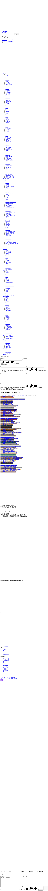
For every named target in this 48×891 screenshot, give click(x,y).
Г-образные (8, 224)
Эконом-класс (8, 124)
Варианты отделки (10, 175)
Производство (9, 340)
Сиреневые (8, 99)
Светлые (7, 185)
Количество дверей (10, 233)
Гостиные (5, 249)
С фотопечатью (9, 209)
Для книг (7, 218)
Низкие (7, 226)
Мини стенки (8, 262)
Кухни (4, 73)
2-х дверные (8, 234)
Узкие (7, 168)
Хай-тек (7, 152)
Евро (7, 136)
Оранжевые (8, 92)
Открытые (8, 325)
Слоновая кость (9, 86)
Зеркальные (8, 288)
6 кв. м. (7, 171)
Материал (8, 105)
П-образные (8, 128)
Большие (7, 190)
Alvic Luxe (8, 196)
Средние (7, 192)
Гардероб (7, 245)
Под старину (8, 148)
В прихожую (8, 214)
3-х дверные (8, 235)
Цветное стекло (9, 205)
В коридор (8, 213)
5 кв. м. (7, 170)
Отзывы (7, 344)
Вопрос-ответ (8, 352)
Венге (7, 95)
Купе (7, 290)
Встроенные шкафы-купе (11, 240)
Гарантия (7, 341)
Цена (7, 302)
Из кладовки (8, 322)
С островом (8, 161)
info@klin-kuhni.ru (4, 646)
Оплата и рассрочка (10, 338)
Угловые (7, 129)
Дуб (6, 112)
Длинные (8, 225)
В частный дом (9, 333)
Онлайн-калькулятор (10, 350)
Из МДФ (7, 287)
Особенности (8, 153)
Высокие (7, 223)
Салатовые (8, 100)
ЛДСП (7, 113)
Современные (8, 134)
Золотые (7, 103)
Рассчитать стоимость (12, 678)
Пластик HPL (23, 395)
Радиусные (8, 131)
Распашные (8, 244)
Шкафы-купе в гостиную (11, 212)
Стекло (7, 204)
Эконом (7, 247)
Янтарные (8, 98)
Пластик (7, 115)
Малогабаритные (9, 162)
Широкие (8, 230)
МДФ (7, 106)
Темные (7, 183)
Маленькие (8, 189)
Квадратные (8, 317)
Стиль (7, 133)
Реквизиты (8, 345)
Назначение (8, 211)
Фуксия (7, 87)
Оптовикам (8, 353)
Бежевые (7, 82)
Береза (7, 110)
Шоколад (7, 89)
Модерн (7, 143)
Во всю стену (8, 239)
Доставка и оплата (7, 335)
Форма (7, 127)
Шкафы (4, 650)
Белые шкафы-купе (10, 186)
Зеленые (7, 80)
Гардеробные (6, 296)
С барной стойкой (9, 160)
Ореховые (8, 96)
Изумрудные (8, 94)
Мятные (7, 102)
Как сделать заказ (9, 336)
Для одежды (8, 220)
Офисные (8, 217)
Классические (8, 141)
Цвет (7, 74)
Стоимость (8, 121)
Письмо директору (4, 870)
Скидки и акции (9, 349)
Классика (8, 272)
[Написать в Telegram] (24, 712)
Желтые (7, 77)
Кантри (7, 140)
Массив (7, 114)
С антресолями (9, 159)
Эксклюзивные (9, 151)
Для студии (8, 155)
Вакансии (8, 346)
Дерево (7, 111)
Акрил (7, 109)
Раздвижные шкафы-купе (11, 242)
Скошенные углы (9, 132)
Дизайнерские (9, 138)
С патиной (8, 119)
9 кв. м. (7, 173)
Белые (7, 75)
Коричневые (8, 180)
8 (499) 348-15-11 (13, 38)
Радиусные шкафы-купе (11, 228)
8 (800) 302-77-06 (6, 38)
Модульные (8, 164)
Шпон (7, 117)
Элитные (7, 126)
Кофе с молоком (9, 84)
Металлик (8, 85)
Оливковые (8, 91)
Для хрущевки (9, 156)
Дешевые (7, 122)
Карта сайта (8, 347)
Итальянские (8, 139)
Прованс (7, 145)
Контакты (5, 354)
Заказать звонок (3, 678)
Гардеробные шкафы (10, 327)
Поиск (16, 34)
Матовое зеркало (9, 203)
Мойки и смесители (10, 176)
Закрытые (8, 324)
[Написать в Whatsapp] (24, 743)
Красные (7, 79)
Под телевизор (9, 269)
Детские (7, 216)
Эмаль (7, 108)
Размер (7, 166)
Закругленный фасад (10, 232)
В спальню (8, 331)
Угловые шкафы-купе (10, 231)
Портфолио (8, 343)
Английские (8, 137)
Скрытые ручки (9, 165)
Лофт (7, 142)
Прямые (7, 130)
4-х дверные (8, 236)
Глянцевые (8, 83)
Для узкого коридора (10, 294)
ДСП (7, 120)
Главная (2, 395)
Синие (7, 104)
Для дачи (7, 157)
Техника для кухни (10, 177)
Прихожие (5, 270)
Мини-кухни (8, 167)
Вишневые (8, 93)
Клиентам (5, 348)
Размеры (7, 306)
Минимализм (8, 147)
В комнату (8, 329)
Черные (7, 76)
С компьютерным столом (11, 267)
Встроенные (8, 158)
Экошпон (8, 118)
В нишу (7, 330)
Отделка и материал (10, 193)
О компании (5, 339)
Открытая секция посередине (12, 243)
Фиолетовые (8, 101)
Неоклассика (8, 146)
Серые (7, 81)
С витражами (8, 208)
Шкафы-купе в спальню (11, 215)
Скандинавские (9, 149)
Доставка (7, 337)
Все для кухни (9, 174)
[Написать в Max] (1, 681)
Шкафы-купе (6, 178)
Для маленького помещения (11, 246)
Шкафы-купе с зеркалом (11, 202)
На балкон (8, 221)
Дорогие (7, 123)
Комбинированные (10, 207)
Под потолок (8, 241)
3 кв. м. (7, 169)
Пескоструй (8, 206)
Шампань (8, 90)
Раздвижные (8, 326)
